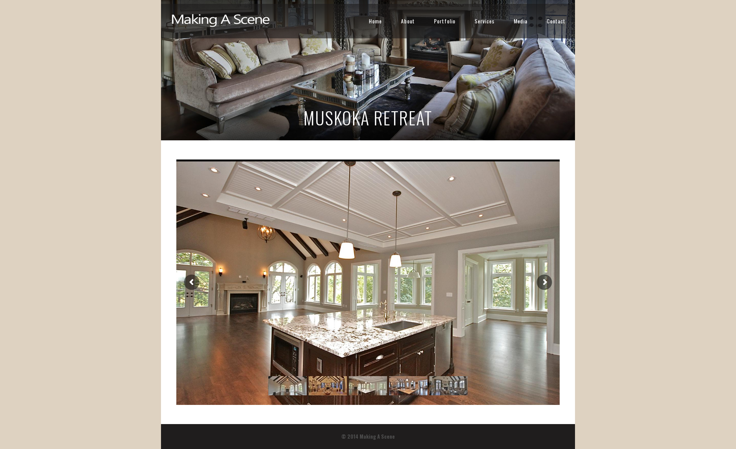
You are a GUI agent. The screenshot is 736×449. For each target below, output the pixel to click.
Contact (556, 21)
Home (375, 21)
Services (485, 21)
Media (520, 21)
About (408, 21)
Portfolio (444, 21)
